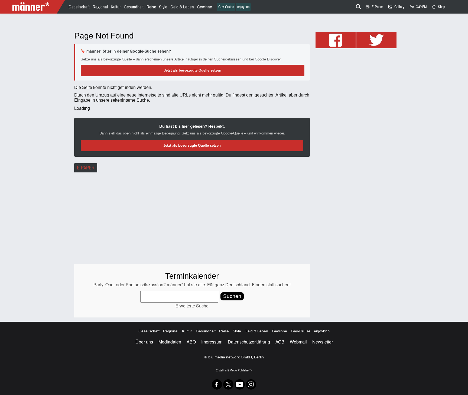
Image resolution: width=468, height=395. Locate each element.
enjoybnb (243, 7)
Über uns (144, 342)
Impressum (211, 342)
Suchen (232, 296)
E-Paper (374, 7)
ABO (191, 342)
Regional (100, 7)
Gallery (396, 7)
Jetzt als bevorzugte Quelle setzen (192, 70)
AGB (279, 342)
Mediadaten (169, 342)
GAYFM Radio (418, 7)
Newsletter (322, 342)
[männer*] (33, 7)
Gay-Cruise (226, 7)
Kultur (116, 7)
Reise (151, 7)
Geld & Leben (182, 7)
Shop (438, 7)
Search (357, 6)
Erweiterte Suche (192, 306)
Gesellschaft (79, 7)
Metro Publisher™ (241, 370)
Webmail (298, 342)
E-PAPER (86, 167)
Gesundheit (134, 7)
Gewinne (204, 7)
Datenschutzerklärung (249, 342)
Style (163, 7)
